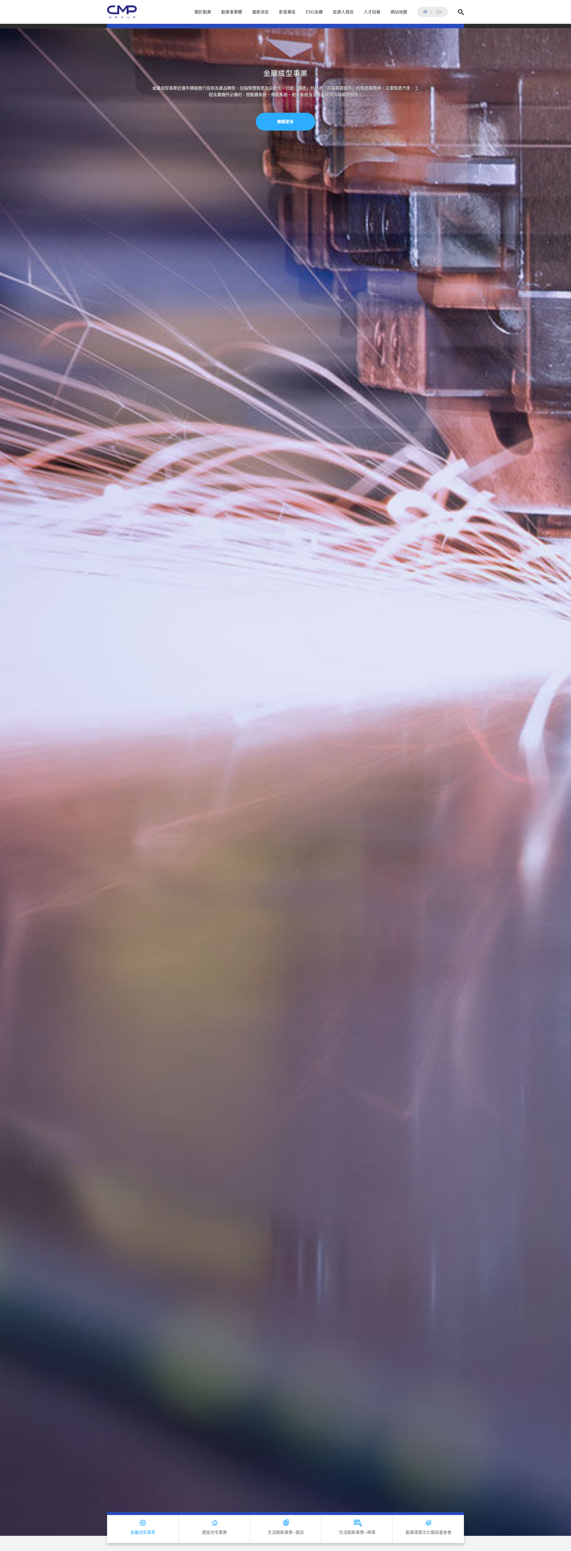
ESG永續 (314, 12)
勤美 (122, 12)
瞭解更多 (285, 141)
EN (439, 12)
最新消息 (260, 12)
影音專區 (287, 12)
